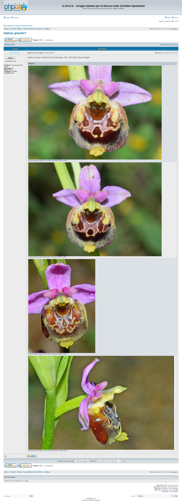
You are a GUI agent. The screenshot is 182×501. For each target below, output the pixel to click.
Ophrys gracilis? (15, 33)
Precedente (164, 44)
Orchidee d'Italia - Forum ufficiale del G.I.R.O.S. (26, 29)
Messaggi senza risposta (12, 25)
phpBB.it (97, 500)
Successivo (173, 44)
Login (8, 17)
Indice (6, 29)
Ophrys (47, 29)
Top (5, 456)
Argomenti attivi (27, 25)
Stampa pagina (10, 44)
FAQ (168, 17)
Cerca (175, 17)
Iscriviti (15, 17)
